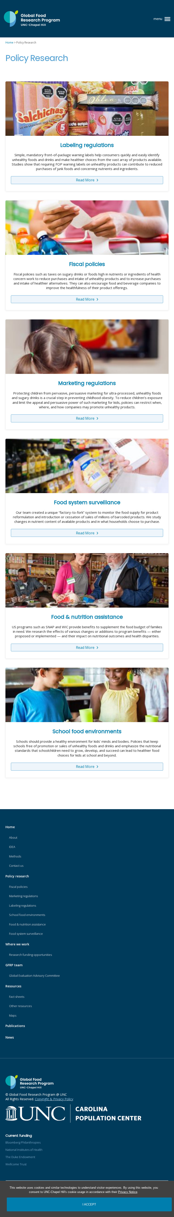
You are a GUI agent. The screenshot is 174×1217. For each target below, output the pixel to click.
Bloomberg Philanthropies (23, 1142)
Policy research (17, 876)
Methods (15, 856)
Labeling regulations (87, 145)
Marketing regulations (87, 383)
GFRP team (14, 965)
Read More (85, 180)
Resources (13, 986)
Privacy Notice (127, 1192)
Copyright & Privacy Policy (54, 1099)
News (9, 1037)
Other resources (20, 1006)
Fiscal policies (87, 264)
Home (10, 827)
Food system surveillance (87, 502)
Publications (15, 1026)
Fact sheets (16, 997)
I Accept (89, 1204)
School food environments (87, 731)
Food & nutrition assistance (87, 617)
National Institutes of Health (23, 1150)
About (13, 837)
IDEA (12, 847)
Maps (12, 1015)
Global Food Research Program (32, 19)
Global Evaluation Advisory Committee (34, 976)
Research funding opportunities (30, 955)
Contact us (16, 866)
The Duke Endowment (20, 1157)
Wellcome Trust (16, 1164)
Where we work (17, 944)
